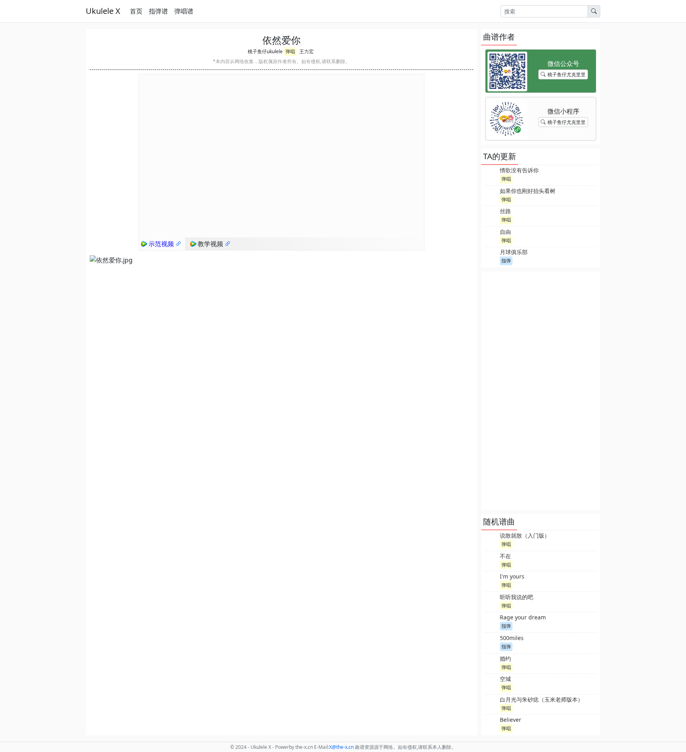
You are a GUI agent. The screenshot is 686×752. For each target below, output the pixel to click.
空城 (505, 679)
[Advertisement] (540, 391)
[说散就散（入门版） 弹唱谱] (491, 539)
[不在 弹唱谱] (491, 560)
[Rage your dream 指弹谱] (491, 621)
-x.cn (341, 747)
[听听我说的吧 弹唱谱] (491, 601)
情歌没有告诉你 (519, 170)
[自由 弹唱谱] (491, 236)
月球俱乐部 (514, 252)
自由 (505, 231)
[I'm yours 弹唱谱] (491, 580)
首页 (136, 11)
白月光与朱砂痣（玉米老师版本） (541, 699)
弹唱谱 (183, 11)
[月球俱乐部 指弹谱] (491, 256)
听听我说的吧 (516, 597)
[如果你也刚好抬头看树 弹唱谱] (491, 195)
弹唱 (290, 51)
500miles (512, 638)
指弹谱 (158, 11)
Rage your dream (523, 617)
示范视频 (161, 243)
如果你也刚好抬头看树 (527, 191)
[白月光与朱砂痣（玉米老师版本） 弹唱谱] (491, 703)
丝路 (505, 211)
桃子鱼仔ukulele (265, 51)
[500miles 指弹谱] (491, 642)
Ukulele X (103, 11)
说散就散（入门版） (525, 535)
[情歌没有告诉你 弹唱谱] (491, 174)
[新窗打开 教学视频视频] (228, 243)
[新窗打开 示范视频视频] (178, 243)
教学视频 (211, 243)
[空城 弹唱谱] (491, 683)
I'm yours (512, 576)
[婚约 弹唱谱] (491, 663)
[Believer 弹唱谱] (491, 724)
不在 (505, 556)
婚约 (505, 658)
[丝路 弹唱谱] (491, 215)
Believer (510, 719)
